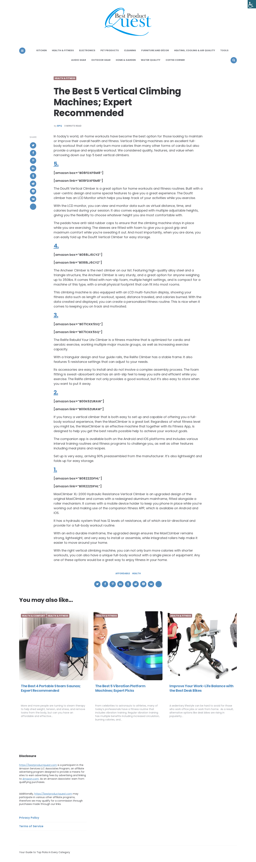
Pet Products (109, 50)
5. (56, 164)
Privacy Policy (29, 818)
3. (56, 315)
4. (56, 246)
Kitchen (41, 50)
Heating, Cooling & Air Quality (194, 50)
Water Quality (150, 60)
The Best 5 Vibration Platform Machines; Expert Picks (120, 688)
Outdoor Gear (101, 60)
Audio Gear (78, 60)
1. (55, 469)
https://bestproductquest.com (38, 765)
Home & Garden (126, 60)
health (136, 573)
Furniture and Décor (155, 50)
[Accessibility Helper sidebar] (252, 4)
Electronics (87, 50)
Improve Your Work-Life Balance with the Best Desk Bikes (201, 688)
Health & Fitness (63, 50)
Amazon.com (30, 779)
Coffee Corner (175, 60)
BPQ (59, 126)
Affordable (122, 573)
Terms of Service (31, 826)
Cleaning (130, 50)
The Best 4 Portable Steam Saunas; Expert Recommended (51, 688)
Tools (224, 50)
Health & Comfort (33, 616)
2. (56, 392)
